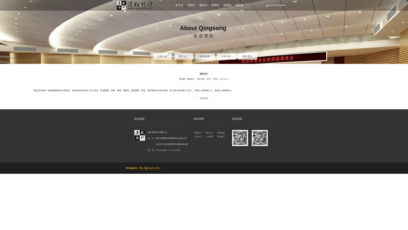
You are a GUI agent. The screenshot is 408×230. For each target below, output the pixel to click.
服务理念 (247, 56)
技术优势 (205, 56)
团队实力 (184, 56)
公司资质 (226, 56)
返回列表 (204, 98)
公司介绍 (162, 56)
